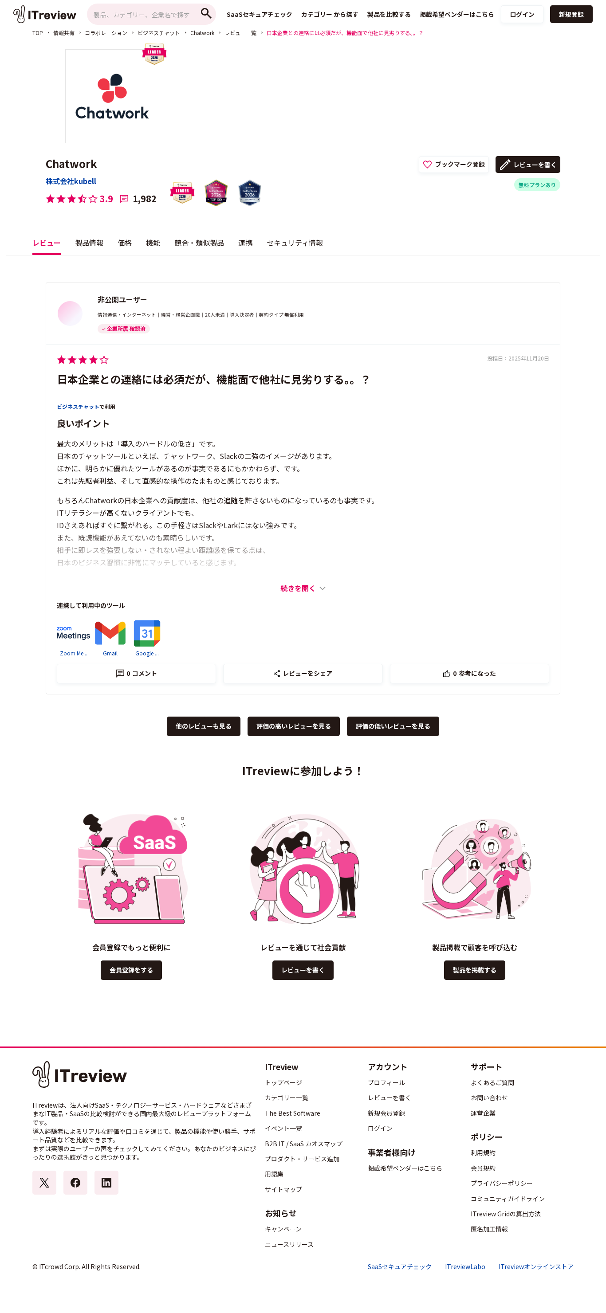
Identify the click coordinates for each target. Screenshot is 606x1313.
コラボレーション (106, 32)
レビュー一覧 (240, 32)
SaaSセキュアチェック (400, 1266)
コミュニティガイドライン (508, 1198)
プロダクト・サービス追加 (302, 1158)
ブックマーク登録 (460, 164)
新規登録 (571, 14)
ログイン (522, 14)
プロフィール (386, 1082)
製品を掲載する (474, 969)
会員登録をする (131, 969)
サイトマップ (283, 1189)
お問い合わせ (489, 1097)
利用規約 (483, 1152)
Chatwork (202, 32)
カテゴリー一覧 (286, 1097)
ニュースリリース (289, 1244)
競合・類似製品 (199, 242)
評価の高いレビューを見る (293, 725)
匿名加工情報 (489, 1228)
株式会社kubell (71, 181)
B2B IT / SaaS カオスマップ (303, 1143)
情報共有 (64, 32)
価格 (125, 242)
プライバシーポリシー (502, 1183)
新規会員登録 (386, 1113)
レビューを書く (535, 164)
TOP (37, 32)
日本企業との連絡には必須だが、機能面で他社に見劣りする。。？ (214, 379)
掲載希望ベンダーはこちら (405, 1168)
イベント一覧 (283, 1128)
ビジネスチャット (159, 32)
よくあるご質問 (492, 1082)
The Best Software (292, 1113)
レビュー (46, 242)
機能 (153, 242)
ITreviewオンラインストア (536, 1266)
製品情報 (89, 242)
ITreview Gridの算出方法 (506, 1213)
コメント (141, 673)
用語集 (274, 1173)
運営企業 (483, 1113)
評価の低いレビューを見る (393, 725)
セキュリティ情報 (295, 242)
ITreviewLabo (465, 1266)
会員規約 (483, 1168)
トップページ (283, 1082)
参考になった (474, 673)
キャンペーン (283, 1228)
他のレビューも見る (204, 725)
